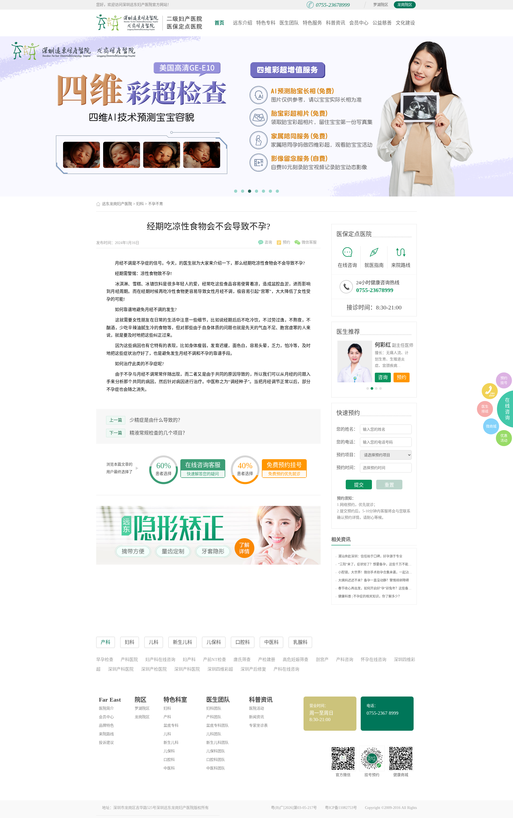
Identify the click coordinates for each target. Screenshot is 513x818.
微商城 (491, 426)
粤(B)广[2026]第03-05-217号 (294, 808)
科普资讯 (335, 23)
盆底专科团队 (217, 725)
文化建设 (405, 23)
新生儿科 (171, 743)
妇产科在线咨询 (160, 659)
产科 (167, 717)
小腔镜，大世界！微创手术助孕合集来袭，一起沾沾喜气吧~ (375, 572)
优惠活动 (503, 438)
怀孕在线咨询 (373, 659)
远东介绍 (242, 23)
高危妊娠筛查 (295, 659)
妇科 (140, 204)
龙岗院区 (404, 5)
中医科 (169, 768)
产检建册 (266, 659)
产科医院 (129, 659)
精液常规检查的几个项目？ (158, 433)
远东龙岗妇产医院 (117, 204)
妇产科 (189, 659)
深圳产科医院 (121, 669)
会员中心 (358, 23)
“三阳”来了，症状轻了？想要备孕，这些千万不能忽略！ (375, 564)
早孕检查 (104, 659)
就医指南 (374, 265)
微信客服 (309, 242)
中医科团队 (215, 768)
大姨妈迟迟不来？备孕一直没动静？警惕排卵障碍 (373, 580)
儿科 (167, 734)
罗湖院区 (380, 5)
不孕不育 (155, 204)
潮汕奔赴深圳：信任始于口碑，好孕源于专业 (370, 556)
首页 (219, 23)
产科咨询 (344, 659)
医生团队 (289, 23)
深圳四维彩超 (220, 669)
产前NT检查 (214, 659)
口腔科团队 (215, 760)
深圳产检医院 (154, 669)
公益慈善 (382, 23)
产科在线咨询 (286, 669)
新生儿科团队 (217, 743)
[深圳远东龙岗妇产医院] (149, 22)
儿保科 (169, 751)
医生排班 (484, 408)
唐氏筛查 (242, 659)
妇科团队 (213, 708)
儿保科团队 (215, 751)
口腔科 (169, 760)
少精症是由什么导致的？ (156, 420)
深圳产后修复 (253, 669)
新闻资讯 (256, 717)
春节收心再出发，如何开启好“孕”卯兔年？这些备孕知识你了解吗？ (375, 588)
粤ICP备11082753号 (341, 808)
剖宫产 (322, 659)
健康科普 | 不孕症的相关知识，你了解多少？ (369, 596)
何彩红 (382, 345)
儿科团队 (213, 734)
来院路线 (400, 265)
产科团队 (213, 717)
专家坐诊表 (258, 725)
